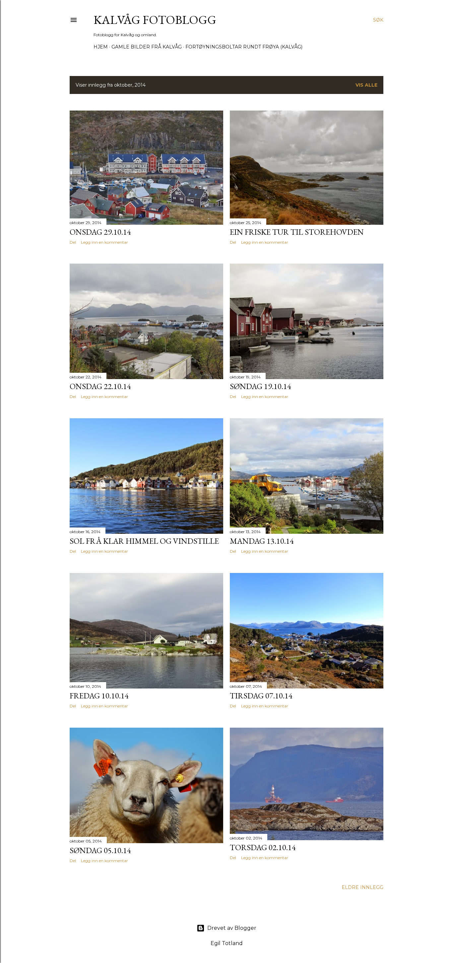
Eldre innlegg (362, 887)
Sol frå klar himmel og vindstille (144, 541)
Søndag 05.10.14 (100, 850)
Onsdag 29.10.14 (100, 232)
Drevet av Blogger (231, 928)
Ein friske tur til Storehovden (297, 232)
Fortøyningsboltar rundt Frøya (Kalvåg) (243, 47)
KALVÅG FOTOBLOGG (155, 20)
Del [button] (73, 242)
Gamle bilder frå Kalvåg (146, 47)
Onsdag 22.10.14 (100, 386)
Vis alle (366, 85)
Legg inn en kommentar (104, 242)
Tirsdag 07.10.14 (261, 695)
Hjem (101, 47)
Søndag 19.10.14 (260, 386)
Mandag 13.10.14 (262, 541)
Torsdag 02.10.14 (263, 847)
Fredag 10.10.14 (99, 695)
